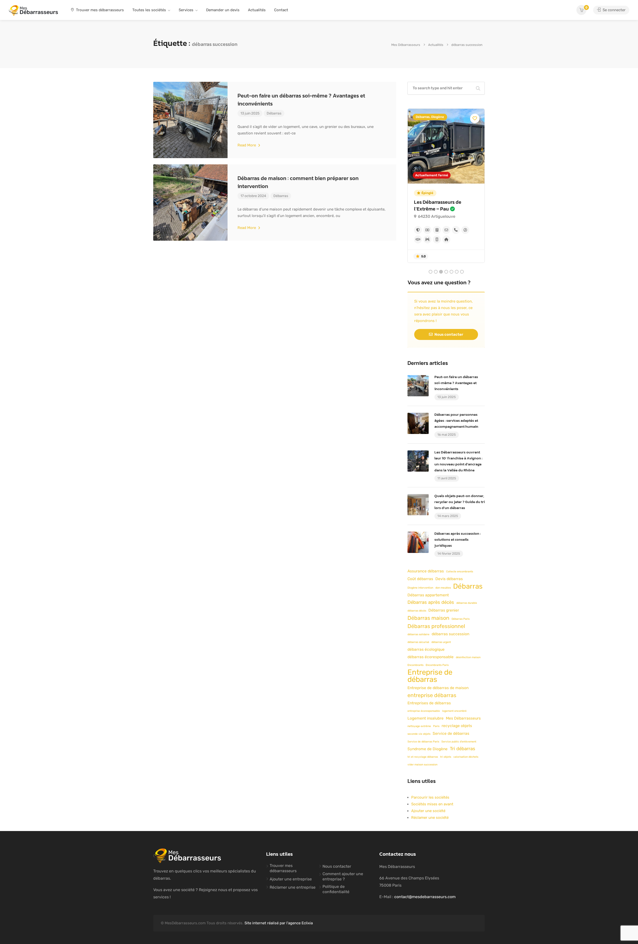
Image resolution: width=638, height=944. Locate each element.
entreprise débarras (431, 695)
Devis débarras (449, 579)
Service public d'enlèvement (458, 741)
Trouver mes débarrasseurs (99, 10)
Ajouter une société (428, 811)
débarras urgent (441, 642)
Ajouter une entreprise (291, 879)
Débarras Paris (461, 619)
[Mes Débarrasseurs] (33, 10)
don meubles (443, 587)
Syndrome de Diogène (427, 749)
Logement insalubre (425, 718)
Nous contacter (448, 334)
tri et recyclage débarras (422, 756)
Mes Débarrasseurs (463, 718)
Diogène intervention (420, 587)
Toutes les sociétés (149, 10)
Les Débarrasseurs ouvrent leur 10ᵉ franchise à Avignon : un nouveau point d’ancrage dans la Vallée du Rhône (458, 461)
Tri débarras (462, 748)
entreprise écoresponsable (423, 711)
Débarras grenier (443, 610)
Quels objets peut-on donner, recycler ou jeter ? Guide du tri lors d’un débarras (459, 502)
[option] (446, 185)
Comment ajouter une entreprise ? (342, 876)
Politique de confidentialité (335, 889)
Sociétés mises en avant (432, 804)
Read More (247, 145)
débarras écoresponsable (430, 657)
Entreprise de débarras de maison (438, 688)
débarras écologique (426, 649)
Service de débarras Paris (423, 741)
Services (186, 10)
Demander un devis (222, 10)
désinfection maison (468, 657)
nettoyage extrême (419, 726)
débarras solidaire (418, 634)
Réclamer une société (430, 817)
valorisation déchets (465, 756)
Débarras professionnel (436, 626)
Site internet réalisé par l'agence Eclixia (278, 923)
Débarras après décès (430, 602)
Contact (281, 10)
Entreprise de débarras (429, 676)
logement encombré (454, 711)
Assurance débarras (425, 571)
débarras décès (416, 610)
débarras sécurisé (418, 642)
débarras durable (466, 603)
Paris (436, 726)
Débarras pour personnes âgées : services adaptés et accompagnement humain (456, 420)
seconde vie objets (418, 733)
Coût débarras (420, 579)
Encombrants (415, 665)
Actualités (257, 10)
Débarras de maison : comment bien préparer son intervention (298, 182)
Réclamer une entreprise (293, 887)
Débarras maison (428, 618)
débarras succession (450, 634)
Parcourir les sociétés (430, 797)
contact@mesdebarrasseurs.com (425, 896)
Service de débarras (451, 733)
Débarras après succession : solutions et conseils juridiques (457, 539)
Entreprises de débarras (429, 703)
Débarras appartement (428, 595)
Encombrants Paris (437, 665)
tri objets (445, 756)
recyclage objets (457, 726)
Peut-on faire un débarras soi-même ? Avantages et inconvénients (301, 100)
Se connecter (614, 10)
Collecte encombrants (459, 571)
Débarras (274, 113)
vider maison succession (422, 764)
